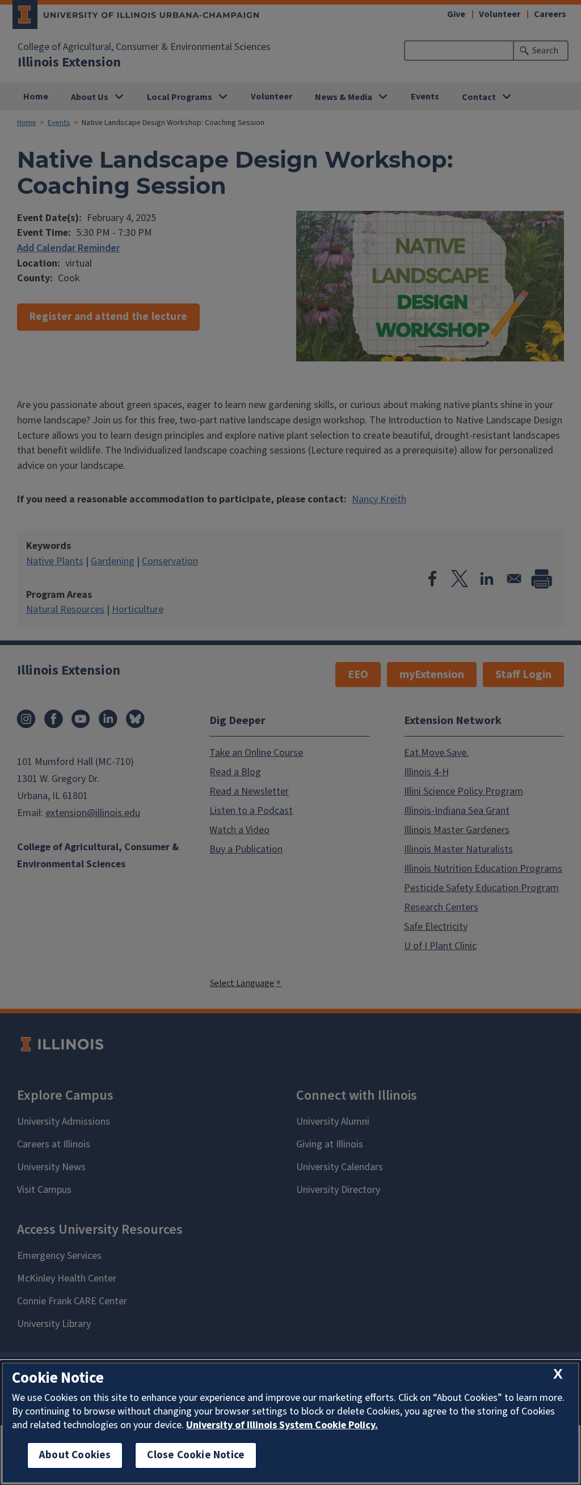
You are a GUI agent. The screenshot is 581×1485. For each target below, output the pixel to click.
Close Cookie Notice (196, 1455)
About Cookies (75, 1455)
